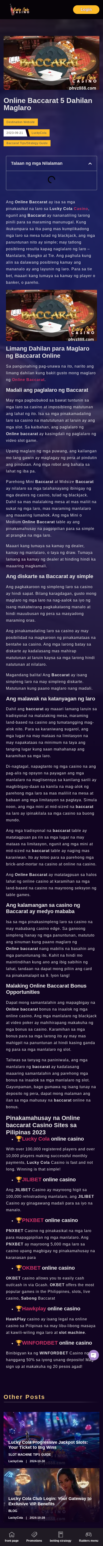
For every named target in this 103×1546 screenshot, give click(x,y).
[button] (90, 163)
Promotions (34, 1540)
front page (12, 1540)
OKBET (31, 1268)
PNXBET (33, 1220)
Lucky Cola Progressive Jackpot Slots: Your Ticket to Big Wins (48, 1445)
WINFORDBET (40, 1343)
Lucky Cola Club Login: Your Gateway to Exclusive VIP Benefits (50, 1501)
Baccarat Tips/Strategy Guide (27, 143)
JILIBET (31, 1179)
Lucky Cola (36, 1139)
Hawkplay (34, 1309)
